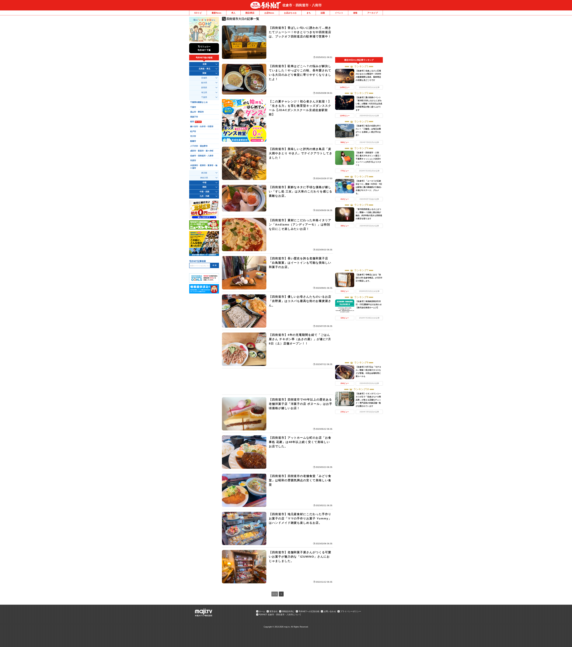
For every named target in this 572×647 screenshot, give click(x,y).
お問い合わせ (330, 611)
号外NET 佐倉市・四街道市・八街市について (280, 614)
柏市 (195, 122)
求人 (233, 13)
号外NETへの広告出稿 (309, 611)
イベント (339, 13)
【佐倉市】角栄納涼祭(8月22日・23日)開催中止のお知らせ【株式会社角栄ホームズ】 (369, 304)
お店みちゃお (290, 13)
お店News (269, 13)
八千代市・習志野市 (199, 146)
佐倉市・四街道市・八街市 (302, 5)
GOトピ (198, 13)
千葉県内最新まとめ (199, 102)
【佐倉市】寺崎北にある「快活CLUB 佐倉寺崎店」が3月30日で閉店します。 (369, 277)
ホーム (262, 611)
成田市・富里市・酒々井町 (201, 151)
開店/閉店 (249, 13)
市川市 (193, 136)
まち (309, 13)
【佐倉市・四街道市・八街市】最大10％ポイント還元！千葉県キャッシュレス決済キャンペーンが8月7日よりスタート (368, 158)
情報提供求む (288, 611)
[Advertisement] (277, 381)
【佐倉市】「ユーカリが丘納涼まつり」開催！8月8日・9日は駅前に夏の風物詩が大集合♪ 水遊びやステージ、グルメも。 (369, 187)
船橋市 (193, 141)
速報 (355, 13)
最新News (216, 13)
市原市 (193, 160)
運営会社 (273, 611)
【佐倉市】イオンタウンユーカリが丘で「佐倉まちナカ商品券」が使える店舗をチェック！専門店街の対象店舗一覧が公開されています (368, 399)
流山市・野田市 (197, 112)
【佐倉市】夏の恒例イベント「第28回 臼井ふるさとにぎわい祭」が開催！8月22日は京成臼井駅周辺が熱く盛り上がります (369, 103)
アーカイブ (372, 13)
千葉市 (193, 107)
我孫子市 (194, 117)
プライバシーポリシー (350, 611)
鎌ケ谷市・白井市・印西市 (201, 126)
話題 (323, 13)
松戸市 (193, 131)
